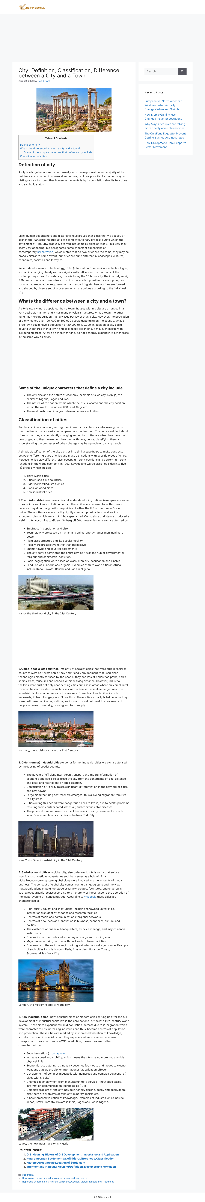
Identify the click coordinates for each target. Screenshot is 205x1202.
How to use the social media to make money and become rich (55, 1178)
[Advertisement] (102, 36)
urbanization (45, 251)
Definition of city (30, 144)
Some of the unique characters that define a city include (58, 152)
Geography (28, 1174)
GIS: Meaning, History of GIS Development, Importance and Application (73, 1154)
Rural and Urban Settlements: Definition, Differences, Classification (70, 1158)
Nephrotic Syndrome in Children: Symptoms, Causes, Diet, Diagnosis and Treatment (68, 1181)
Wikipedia (90, 896)
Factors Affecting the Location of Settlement (56, 1162)
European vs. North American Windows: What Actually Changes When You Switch (163, 105)
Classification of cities (33, 156)
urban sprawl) (57, 1053)
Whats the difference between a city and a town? (50, 148)
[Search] (182, 71)
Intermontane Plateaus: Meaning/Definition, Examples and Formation (71, 1166)
